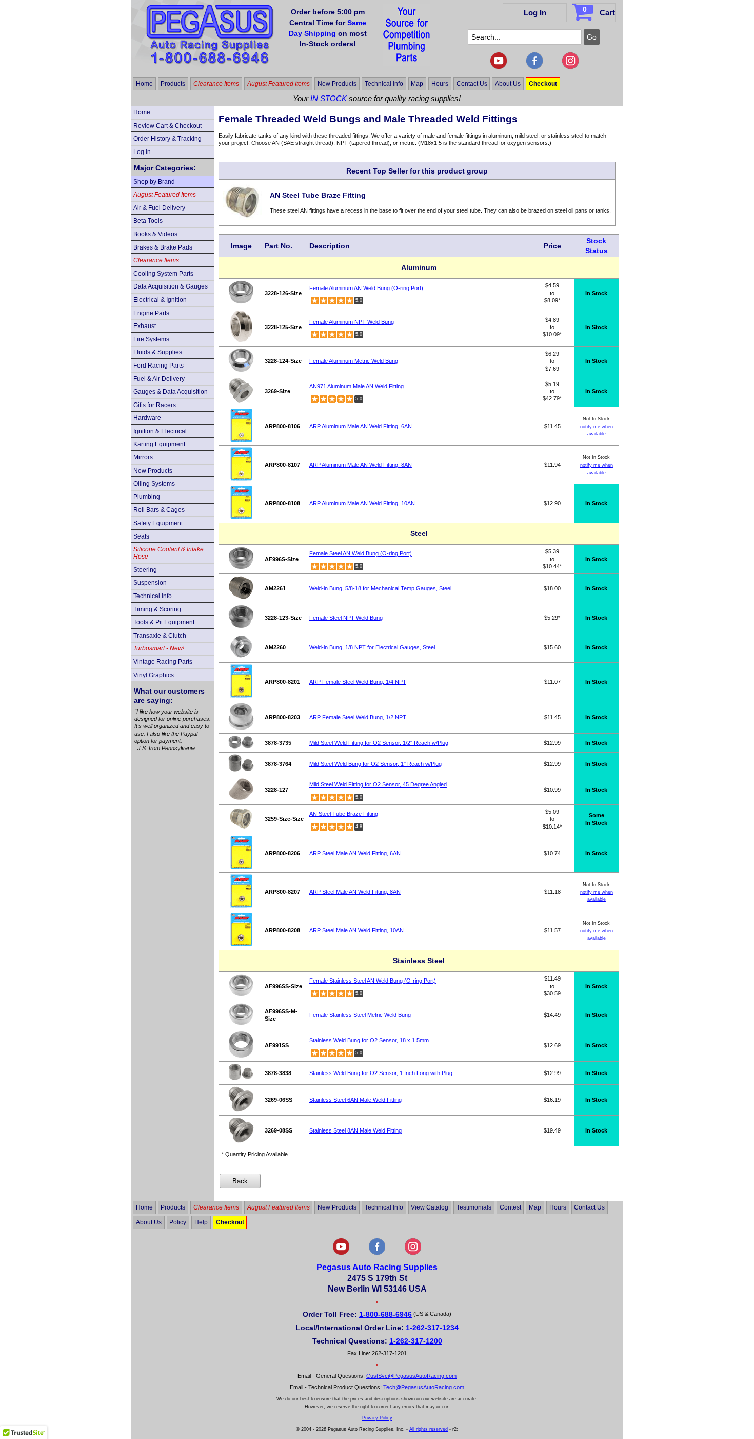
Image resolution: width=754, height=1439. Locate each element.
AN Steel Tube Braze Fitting (343, 814)
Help (201, 1222)
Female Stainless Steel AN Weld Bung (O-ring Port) (372, 980)
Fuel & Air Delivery (159, 378)
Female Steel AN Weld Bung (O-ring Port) (360, 553)
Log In (535, 12)
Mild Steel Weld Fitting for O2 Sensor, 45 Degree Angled (378, 784)
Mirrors (143, 457)
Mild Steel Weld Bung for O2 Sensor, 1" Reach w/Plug (375, 764)
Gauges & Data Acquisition (170, 391)
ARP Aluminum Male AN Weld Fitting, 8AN (360, 465)
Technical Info (384, 83)
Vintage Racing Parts (162, 661)
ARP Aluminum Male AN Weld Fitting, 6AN (360, 426)
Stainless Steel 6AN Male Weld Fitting (355, 1100)
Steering (145, 569)
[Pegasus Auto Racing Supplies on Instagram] (570, 67)
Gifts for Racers (154, 405)
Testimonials (474, 1207)
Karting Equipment (159, 444)
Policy (177, 1222)
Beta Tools (148, 220)
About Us (508, 83)
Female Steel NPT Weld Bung (346, 618)
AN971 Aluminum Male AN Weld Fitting (356, 386)
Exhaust (144, 326)
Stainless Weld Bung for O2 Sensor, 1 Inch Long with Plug (380, 1073)
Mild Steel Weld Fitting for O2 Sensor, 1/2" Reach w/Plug (378, 743)
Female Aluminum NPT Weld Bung (351, 322)
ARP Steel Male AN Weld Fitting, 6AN (355, 853)
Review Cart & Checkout (167, 125)
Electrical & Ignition (160, 299)
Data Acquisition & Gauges (170, 286)
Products (173, 83)
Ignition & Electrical (160, 431)
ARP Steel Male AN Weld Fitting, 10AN (356, 930)
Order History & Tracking (167, 138)
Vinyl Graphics (153, 675)
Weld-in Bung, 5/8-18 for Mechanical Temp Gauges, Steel (380, 588)
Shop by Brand (154, 181)
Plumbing (146, 497)
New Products (337, 83)
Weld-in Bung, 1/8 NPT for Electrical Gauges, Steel (372, 647)
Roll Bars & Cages (159, 509)
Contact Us (472, 83)
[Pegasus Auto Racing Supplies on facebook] (534, 67)
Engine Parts (151, 313)
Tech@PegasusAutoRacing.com (423, 1387)
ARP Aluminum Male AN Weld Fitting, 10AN (362, 503)
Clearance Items (216, 83)
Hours (439, 83)
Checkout (543, 83)
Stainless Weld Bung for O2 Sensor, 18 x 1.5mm (369, 1040)
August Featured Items (278, 83)
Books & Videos (155, 234)
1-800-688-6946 (385, 1314)
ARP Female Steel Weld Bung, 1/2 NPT (357, 717)
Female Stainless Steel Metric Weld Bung (360, 1015)
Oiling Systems (154, 483)
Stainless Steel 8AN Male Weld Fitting (355, 1130)
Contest (510, 1207)
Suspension (150, 582)
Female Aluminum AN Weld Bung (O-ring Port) (366, 288)
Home (144, 83)
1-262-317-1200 (415, 1341)
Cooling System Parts (163, 273)
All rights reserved (428, 1429)
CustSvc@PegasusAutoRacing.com (411, 1376)
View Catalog (429, 1207)
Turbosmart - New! (158, 648)
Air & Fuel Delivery (159, 208)
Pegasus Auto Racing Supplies (377, 1267)
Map (417, 83)
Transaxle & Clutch (159, 635)
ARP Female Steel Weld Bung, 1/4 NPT (357, 682)
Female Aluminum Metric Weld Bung (353, 361)
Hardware (147, 417)
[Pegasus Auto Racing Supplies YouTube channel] (498, 67)
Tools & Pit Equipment (163, 622)
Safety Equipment (158, 523)
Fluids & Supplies (157, 352)
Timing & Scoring (157, 609)
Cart (599, 11)
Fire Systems (151, 339)
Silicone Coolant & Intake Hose (168, 553)
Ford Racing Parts (158, 365)
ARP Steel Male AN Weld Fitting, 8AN (355, 892)
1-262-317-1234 (432, 1327)
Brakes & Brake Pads (162, 247)
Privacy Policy (377, 1418)
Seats (141, 536)
